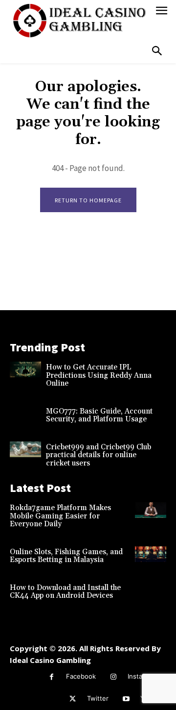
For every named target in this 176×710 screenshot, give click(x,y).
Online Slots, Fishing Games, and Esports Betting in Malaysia (66, 556)
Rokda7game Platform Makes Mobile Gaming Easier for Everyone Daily (60, 516)
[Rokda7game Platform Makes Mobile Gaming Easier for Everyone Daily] (150, 510)
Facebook (81, 676)
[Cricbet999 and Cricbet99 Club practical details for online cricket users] (25, 449)
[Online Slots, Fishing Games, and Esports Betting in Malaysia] (150, 554)
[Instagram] (113, 677)
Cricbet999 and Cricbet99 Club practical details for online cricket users (98, 455)
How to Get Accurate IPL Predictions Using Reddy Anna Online (99, 375)
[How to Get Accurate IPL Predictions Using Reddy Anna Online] (25, 369)
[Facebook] (51, 677)
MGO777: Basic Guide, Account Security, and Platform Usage (99, 415)
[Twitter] (72, 699)
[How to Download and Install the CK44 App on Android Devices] (150, 590)
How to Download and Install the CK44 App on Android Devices (65, 592)
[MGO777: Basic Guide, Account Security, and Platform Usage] (25, 413)
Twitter (98, 698)
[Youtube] (125, 699)
